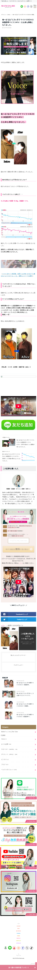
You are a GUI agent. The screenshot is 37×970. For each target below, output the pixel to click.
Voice (4, 739)
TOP (18, 923)
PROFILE (18, 938)
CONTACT (18, 940)
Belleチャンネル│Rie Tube (9, 732)
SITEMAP (18, 943)
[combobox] (18, 309)
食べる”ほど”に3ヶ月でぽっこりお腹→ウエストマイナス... (25, 694)
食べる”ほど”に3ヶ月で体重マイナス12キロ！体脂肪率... (25, 683)
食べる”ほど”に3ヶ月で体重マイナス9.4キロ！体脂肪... (25, 705)
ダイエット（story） (9, 754)
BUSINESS (18, 931)
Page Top (18, 955)
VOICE (18, 936)
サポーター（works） (9, 749)
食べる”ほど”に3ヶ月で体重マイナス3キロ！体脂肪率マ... (25, 715)
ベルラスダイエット (9, 769)
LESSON (18, 926)
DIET (18, 928)
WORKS (18, 933)
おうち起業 (6, 744)
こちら (20, 563)
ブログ (4, 764)
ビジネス (5, 759)
